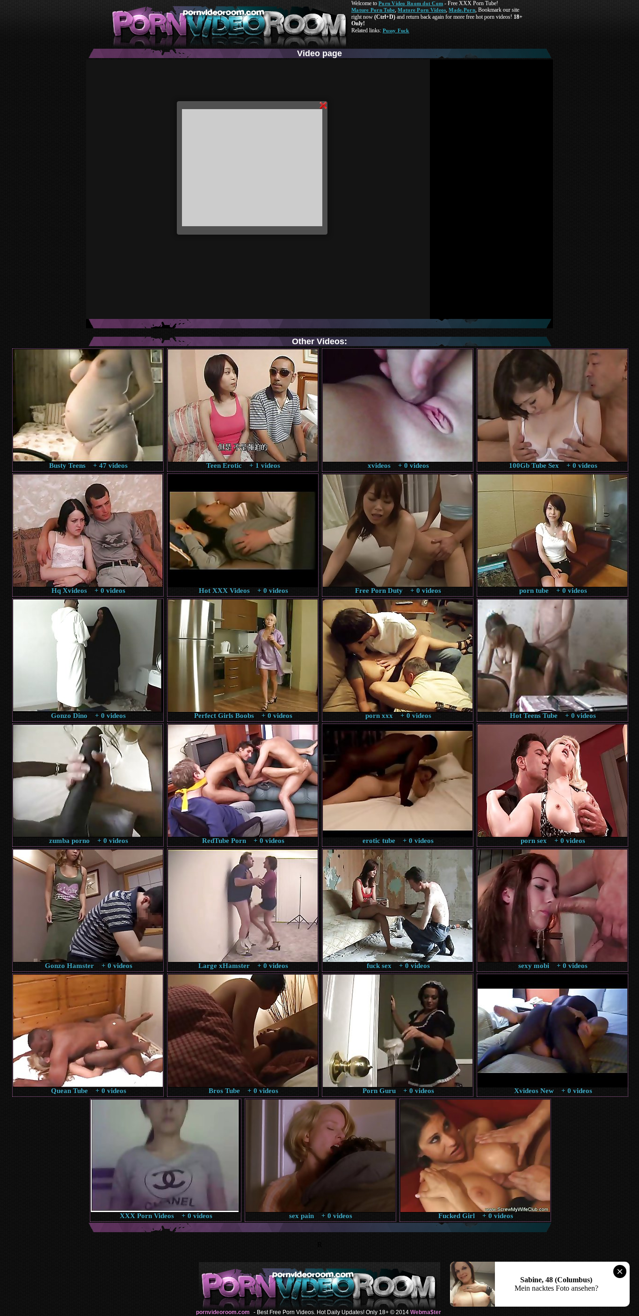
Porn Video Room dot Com (410, 3)
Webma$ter (425, 1312)
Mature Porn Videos (422, 10)
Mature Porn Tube (373, 10)
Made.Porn (462, 10)
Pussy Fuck (396, 30)
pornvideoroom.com (223, 1312)
